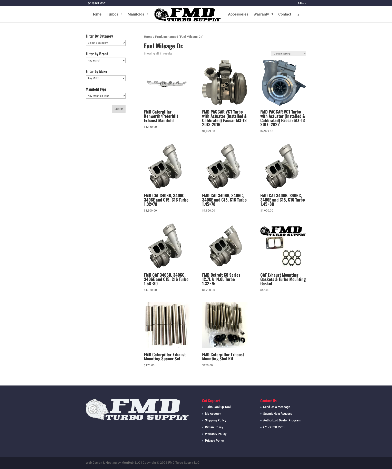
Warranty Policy (215, 434)
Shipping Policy (215, 420)
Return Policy (214, 427)
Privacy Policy (214, 440)
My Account (213, 414)
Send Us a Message (276, 407)
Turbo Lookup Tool (218, 407)
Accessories (238, 14)
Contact (284, 14)
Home (96, 14)
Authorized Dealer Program (282, 420)
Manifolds (136, 14)
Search (119, 108)
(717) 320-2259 (274, 427)
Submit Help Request (277, 414)
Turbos (112, 14)
